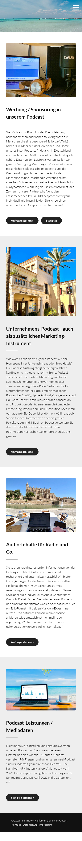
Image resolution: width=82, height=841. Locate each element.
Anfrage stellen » (22, 220)
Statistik (51, 220)
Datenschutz (30, 824)
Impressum (45, 824)
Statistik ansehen (22, 797)
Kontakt (16, 824)
